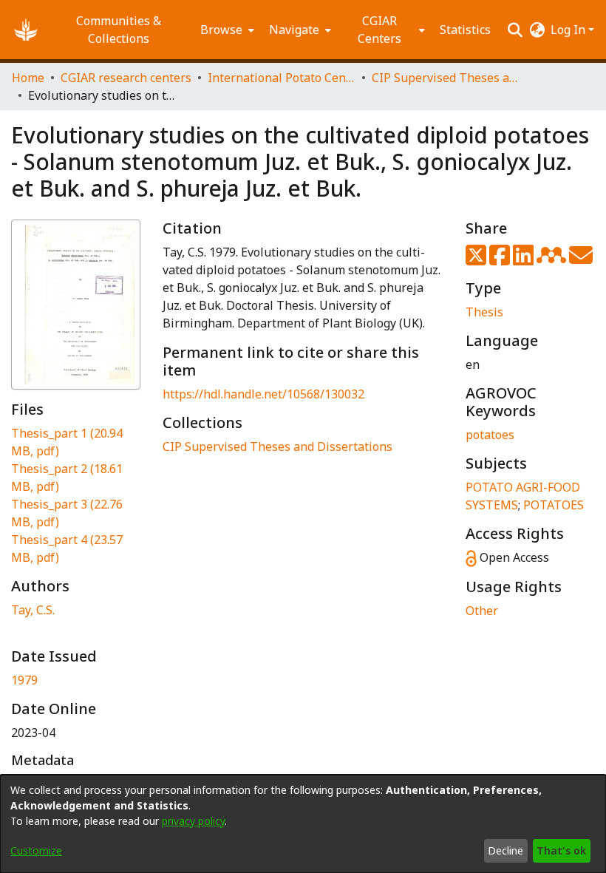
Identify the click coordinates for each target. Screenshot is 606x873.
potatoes (490, 435)
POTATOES (553, 505)
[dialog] (303, 824)
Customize (36, 850)
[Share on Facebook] (501, 259)
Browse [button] (221, 29)
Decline (505, 850)
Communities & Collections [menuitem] (118, 30)
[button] (26, 29)
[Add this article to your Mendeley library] (553, 259)
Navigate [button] (294, 29)
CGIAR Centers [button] (379, 30)
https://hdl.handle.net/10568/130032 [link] (263, 394)
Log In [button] (569, 29)
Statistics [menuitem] (465, 29)
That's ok (561, 850)
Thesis (484, 312)
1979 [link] (24, 680)
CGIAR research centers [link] (126, 77)
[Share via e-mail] (581, 259)
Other (482, 610)
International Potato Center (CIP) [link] (281, 77)
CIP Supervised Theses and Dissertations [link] (446, 77)
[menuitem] (225, 29)
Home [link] (28, 77)
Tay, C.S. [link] (33, 610)
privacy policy (193, 821)
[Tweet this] (477, 259)
